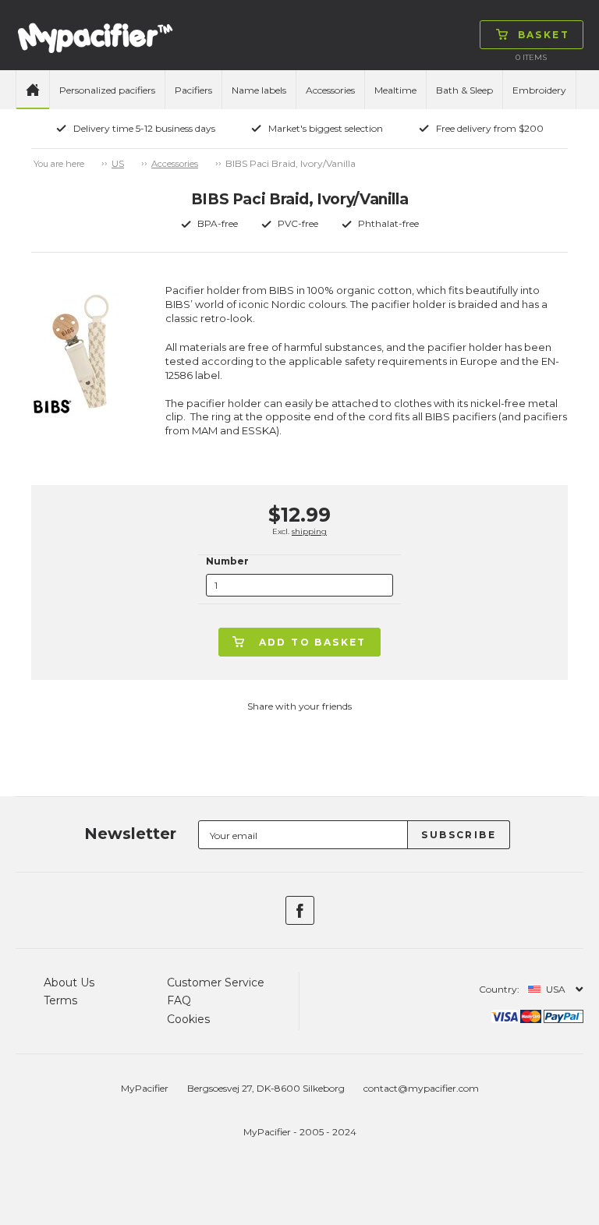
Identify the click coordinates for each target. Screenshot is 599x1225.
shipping (309, 531)
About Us (69, 982)
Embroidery (539, 90)
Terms (60, 1000)
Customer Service (215, 982)
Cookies (188, 1019)
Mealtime (395, 90)
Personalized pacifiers (107, 90)
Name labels (259, 90)
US (118, 163)
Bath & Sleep (464, 90)
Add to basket (313, 642)
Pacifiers (193, 90)
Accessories (330, 90)
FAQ (179, 1000)
